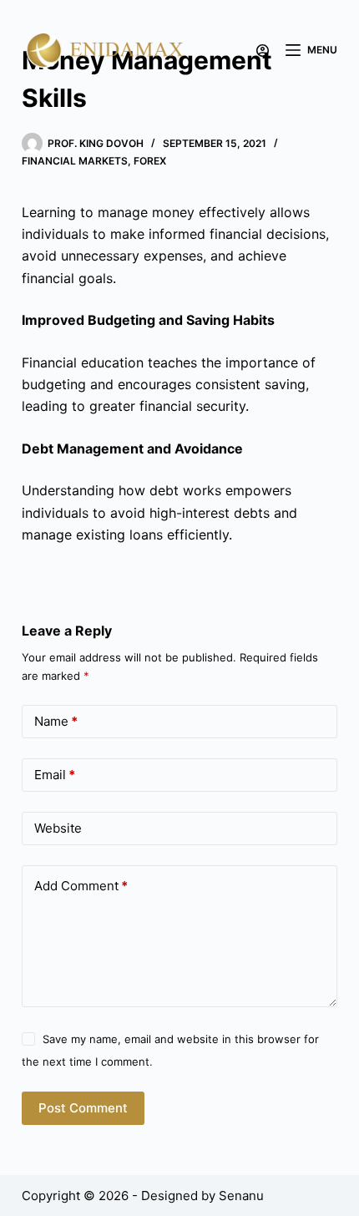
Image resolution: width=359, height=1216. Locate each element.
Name (56, 721)
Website (58, 828)
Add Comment (81, 886)
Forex (150, 161)
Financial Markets (75, 161)
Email (54, 775)
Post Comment (83, 1108)
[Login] (262, 50)
